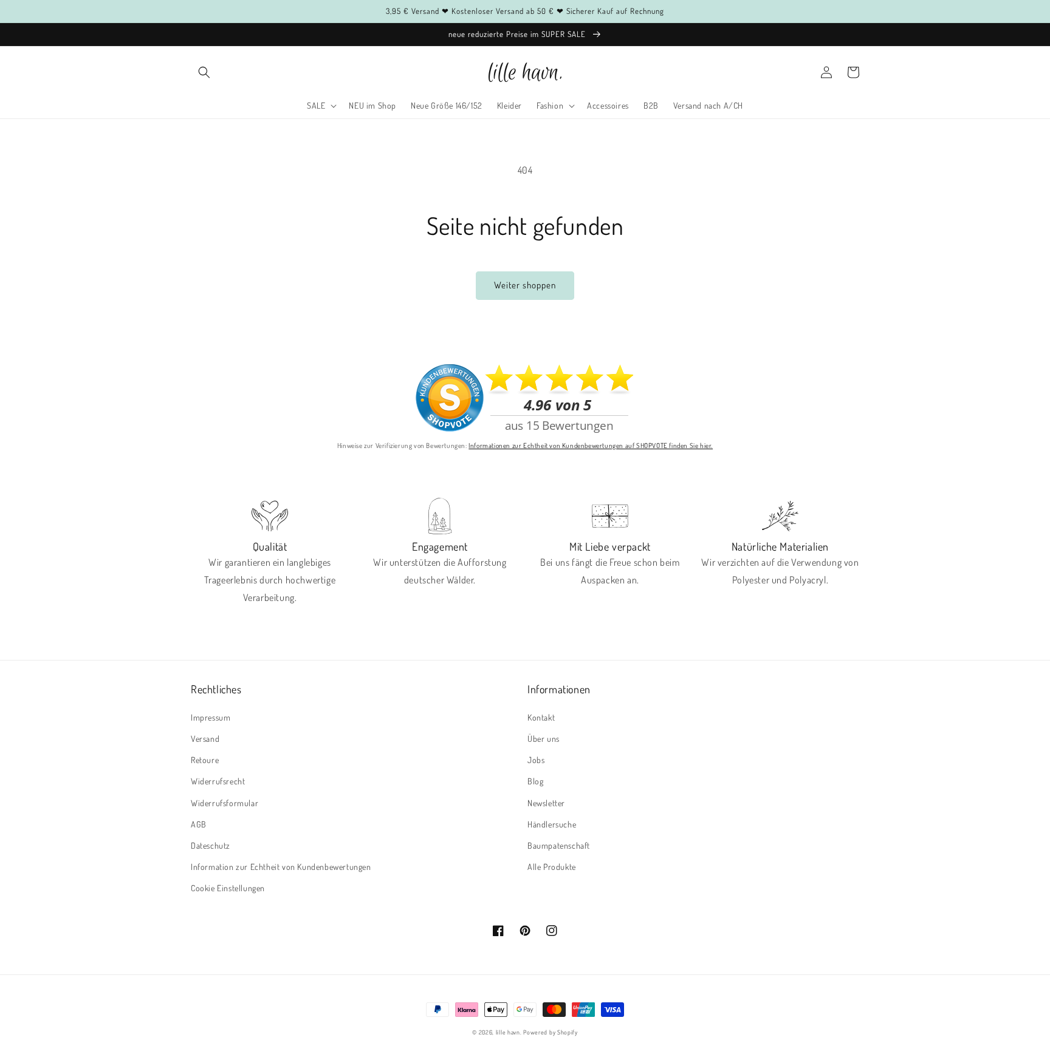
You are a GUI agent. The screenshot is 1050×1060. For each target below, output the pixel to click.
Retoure (205, 760)
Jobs (535, 760)
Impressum (210, 717)
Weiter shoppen (525, 285)
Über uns (543, 738)
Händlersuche (551, 824)
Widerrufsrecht (218, 781)
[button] (204, 72)
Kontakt (541, 717)
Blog (535, 781)
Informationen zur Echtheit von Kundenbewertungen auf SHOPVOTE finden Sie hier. (590, 445)
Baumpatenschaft (558, 845)
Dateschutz (210, 845)
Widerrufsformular (224, 803)
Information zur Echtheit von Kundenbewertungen (281, 866)
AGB (199, 824)
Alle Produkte (551, 866)
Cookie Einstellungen (228, 888)
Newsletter (546, 803)
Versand (205, 738)
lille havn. (509, 1032)
